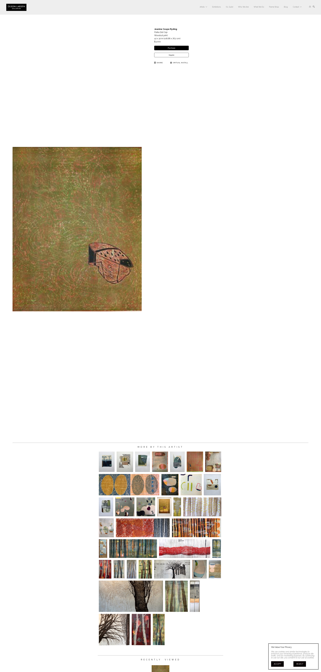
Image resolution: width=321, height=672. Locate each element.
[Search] (314, 7)
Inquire (171, 55)
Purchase (171, 48)
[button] (203, 7)
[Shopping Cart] (310, 7)
